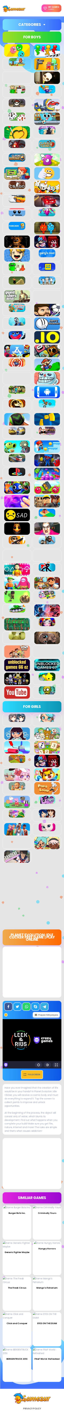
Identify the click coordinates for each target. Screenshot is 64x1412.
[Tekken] (47, 615)
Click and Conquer (17, 1323)
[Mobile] (47, 396)
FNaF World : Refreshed (47, 1358)
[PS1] (17, 474)
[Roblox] (47, 505)
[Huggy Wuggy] (17, 337)
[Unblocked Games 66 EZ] (17, 669)
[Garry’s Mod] (47, 255)
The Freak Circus (17, 1287)
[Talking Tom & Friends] (47, 597)
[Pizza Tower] (47, 433)
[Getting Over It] (17, 282)
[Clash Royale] (17, 159)
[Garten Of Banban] (17, 269)
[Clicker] (47, 164)
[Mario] (47, 369)
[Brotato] (17, 105)
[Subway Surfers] (47, 587)
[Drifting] (17, 200)
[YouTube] (17, 697)
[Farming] (17, 761)
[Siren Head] (47, 542)
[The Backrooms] (17, 638)
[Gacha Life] (17, 779)
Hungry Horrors (46, 1248)
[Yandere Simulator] (17, 861)
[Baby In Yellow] (47, 82)
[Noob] (47, 423)
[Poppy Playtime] (47, 464)
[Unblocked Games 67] (47, 669)
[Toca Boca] (47, 847)
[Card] (17, 118)
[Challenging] (17, 136)
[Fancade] (17, 228)
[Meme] (47, 382)
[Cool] (47, 177)
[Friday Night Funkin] (47, 246)
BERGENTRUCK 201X (17, 1358)
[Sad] (17, 519)
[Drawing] (17, 751)
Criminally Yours (47, 1213)
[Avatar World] (47, 720)
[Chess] (47, 132)
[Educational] (47, 751)
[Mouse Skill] (17, 423)
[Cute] (47, 738)
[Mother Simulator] (17, 788)
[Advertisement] (32, 897)
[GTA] (17, 300)
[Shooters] (17, 542)
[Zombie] (47, 692)
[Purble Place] (17, 815)
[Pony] (47, 802)
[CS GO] (17, 187)
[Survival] (17, 601)
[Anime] (17, 720)
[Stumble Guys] (17, 587)
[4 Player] (47, 54)
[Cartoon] (47, 123)
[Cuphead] (47, 191)
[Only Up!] (17, 433)
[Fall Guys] (47, 214)
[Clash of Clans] (47, 146)
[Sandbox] (47, 515)
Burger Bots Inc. (17, 1213)
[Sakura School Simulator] (47, 815)
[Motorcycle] (47, 405)
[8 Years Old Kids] (17, 64)
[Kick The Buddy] (17, 364)
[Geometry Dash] (47, 269)
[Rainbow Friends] (17, 492)
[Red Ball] (47, 492)
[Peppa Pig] (17, 806)
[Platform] (47, 451)
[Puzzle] (47, 478)
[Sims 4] (17, 833)
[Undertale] (17, 683)
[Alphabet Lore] (47, 68)
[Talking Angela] (47, 829)
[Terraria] (17, 628)
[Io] (47, 341)
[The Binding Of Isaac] (47, 642)
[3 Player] (17, 54)
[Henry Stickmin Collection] (47, 328)
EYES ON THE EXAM (47, 1323)
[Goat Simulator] (47, 282)
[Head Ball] (47, 314)
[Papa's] (47, 792)
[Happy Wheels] (17, 310)
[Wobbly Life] (47, 679)
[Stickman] (47, 569)
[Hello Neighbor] (17, 323)
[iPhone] (47, 355)
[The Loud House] (17, 656)
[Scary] (17, 533)
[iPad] (17, 355)
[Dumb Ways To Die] (17, 214)
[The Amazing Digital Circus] (47, 624)
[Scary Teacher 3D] (47, 533)
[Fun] (17, 259)
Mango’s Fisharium (47, 1287)
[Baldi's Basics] (17, 91)
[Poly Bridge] (17, 460)
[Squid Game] (17, 574)
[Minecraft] (17, 392)
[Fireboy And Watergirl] (47, 232)
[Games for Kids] (47, 779)
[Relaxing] (17, 505)
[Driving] (47, 205)
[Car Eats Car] (47, 109)
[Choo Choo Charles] (17, 146)
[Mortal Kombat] (17, 405)
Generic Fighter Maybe (17, 1252)
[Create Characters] (17, 738)
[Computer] (17, 177)
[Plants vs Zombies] (17, 451)
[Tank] (17, 610)
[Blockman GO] (47, 91)
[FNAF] (17, 246)
